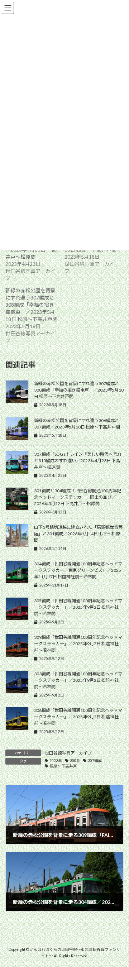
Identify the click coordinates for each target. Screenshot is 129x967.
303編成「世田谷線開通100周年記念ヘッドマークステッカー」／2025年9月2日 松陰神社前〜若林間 (78, 680)
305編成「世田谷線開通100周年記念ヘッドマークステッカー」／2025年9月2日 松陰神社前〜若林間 (78, 607)
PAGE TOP (118, 930)
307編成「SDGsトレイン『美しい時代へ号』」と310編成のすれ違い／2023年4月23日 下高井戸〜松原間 (79, 460)
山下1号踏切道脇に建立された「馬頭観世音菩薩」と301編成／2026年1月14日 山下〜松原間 (78, 534)
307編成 (95, 760)
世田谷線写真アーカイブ (68, 753)
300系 (75, 760)
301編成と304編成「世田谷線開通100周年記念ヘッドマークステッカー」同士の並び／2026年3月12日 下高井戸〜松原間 (77, 497)
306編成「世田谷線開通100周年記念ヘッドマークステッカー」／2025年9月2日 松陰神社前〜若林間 (78, 717)
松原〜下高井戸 (63, 766)
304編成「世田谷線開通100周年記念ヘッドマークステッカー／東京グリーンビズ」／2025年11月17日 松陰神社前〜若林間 (78, 570)
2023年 (55, 760)
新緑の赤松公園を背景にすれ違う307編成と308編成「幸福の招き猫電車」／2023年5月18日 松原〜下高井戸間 (31, 304)
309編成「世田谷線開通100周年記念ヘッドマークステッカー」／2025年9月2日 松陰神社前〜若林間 (78, 644)
